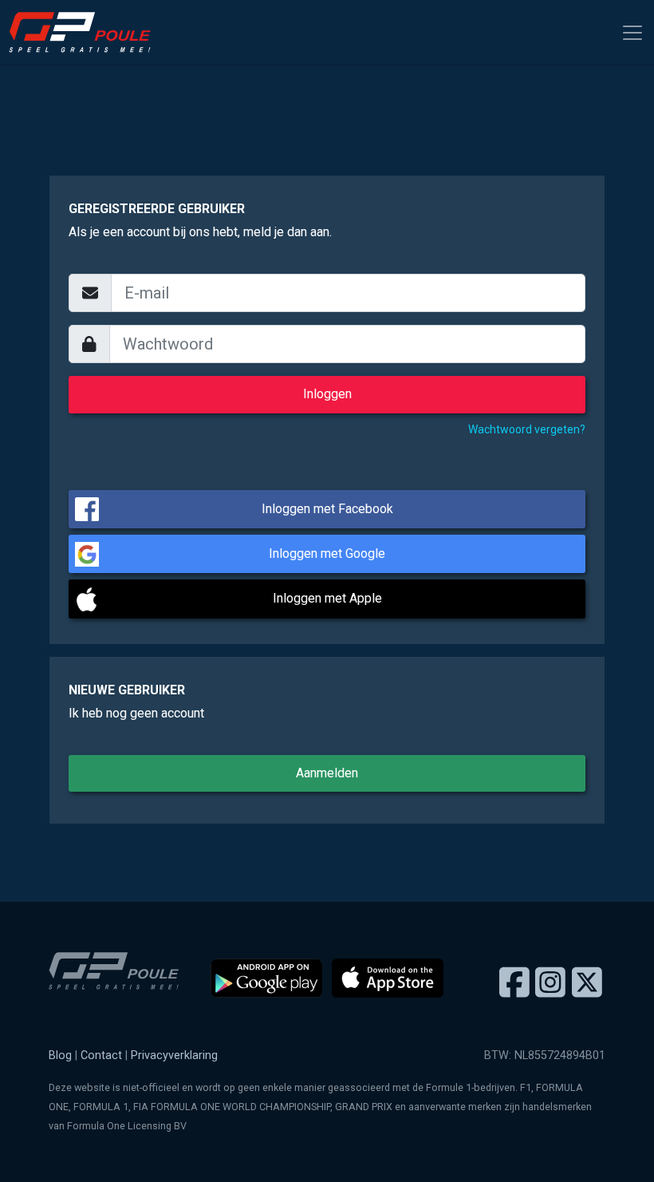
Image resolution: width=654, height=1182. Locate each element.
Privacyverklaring (174, 1055)
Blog (60, 1055)
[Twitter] (587, 983)
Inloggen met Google (327, 553)
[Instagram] (550, 983)
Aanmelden (327, 773)
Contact (101, 1055)
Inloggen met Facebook (327, 508)
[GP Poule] (85, 32)
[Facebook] (514, 983)
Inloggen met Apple (327, 598)
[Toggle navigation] (632, 33)
